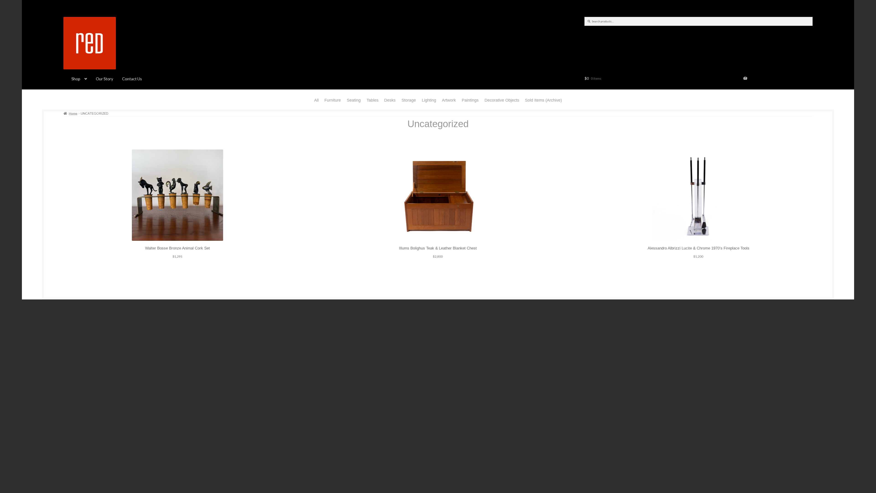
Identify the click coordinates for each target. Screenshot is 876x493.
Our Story (104, 78)
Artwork (449, 100)
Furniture (332, 100)
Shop (75, 78)
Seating (354, 100)
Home (73, 113)
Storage (409, 100)
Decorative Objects (502, 100)
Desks (390, 100)
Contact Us (132, 78)
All (316, 100)
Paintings (470, 100)
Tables (372, 100)
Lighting (429, 100)
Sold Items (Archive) (543, 100)
